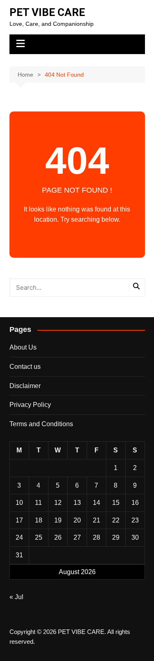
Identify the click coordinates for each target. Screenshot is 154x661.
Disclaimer (25, 385)
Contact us (25, 366)
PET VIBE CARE (47, 12)
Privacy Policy (30, 404)
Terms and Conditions (41, 423)
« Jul (16, 596)
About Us (23, 347)
